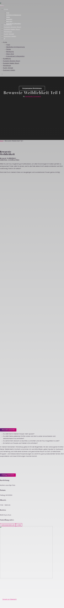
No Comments (36, 96)
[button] (10, 599)
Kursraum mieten (9, 70)
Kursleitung (7, 58)
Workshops (7, 65)
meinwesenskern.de (8, 525)
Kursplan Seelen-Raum (11, 63)
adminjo (28, 96)
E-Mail (19, 525)
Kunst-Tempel (8, 68)
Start (1, 141)
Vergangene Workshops (32, 88)
